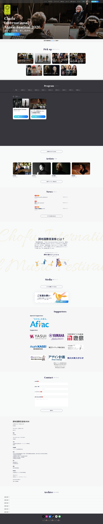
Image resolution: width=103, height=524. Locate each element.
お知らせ (62, 1)
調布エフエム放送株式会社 (60, 363)
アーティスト (56, 1)
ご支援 (83, 1)
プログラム (50, 1)
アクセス (79, 1)
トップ (45, 1)
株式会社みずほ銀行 (60, 367)
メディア (67, 1)
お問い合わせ (73, 1)
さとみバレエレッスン (60, 366)
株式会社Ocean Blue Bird (60, 364)
